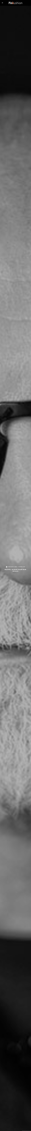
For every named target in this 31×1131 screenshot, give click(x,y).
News (15, 566)
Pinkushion (11, 566)
